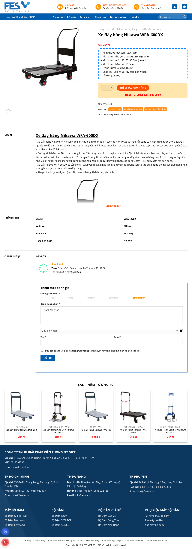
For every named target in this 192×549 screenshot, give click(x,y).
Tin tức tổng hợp (118, 17)
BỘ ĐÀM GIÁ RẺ (109, 510)
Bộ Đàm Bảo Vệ (107, 515)
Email (117, 337)
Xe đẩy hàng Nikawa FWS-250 (21, 430)
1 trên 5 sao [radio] (45, 297)
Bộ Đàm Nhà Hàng (108, 525)
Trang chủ (58, 17)
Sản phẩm (84, 17)
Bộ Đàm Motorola (14, 520)
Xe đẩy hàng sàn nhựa (155, 109)
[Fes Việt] (28, 6)
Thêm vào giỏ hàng (133, 87)
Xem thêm (112, 205)
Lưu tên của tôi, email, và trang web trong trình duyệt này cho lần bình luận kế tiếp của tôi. (92, 350)
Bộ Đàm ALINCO (60, 525)
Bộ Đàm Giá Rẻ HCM (15, 515)
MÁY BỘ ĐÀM (14, 510)
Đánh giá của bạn (50, 293)
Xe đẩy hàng (131, 29)
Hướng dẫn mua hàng (35, 540)
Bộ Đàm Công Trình (109, 520)
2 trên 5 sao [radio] (62, 297)
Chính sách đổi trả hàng (87, 540)
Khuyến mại (100, 17)
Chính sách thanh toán (135, 540)
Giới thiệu (71, 17)
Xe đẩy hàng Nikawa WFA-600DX (116, 114)
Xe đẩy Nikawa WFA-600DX (52, 164)
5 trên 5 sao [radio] (126, 297)
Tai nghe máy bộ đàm (157, 515)
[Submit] (184, 16)
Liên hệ (135, 17)
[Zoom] (8, 112)
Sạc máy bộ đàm (154, 525)
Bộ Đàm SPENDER (61, 520)
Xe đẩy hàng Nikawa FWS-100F (133, 431)
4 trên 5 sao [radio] (102, 297)
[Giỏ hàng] (184, 6)
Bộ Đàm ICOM (59, 515)
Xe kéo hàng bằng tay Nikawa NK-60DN (170, 431)
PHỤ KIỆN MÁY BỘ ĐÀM (162, 510)
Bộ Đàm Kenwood (14, 525)
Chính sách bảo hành (157, 540)
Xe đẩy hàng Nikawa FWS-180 (96, 430)
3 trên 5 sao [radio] (81, 297)
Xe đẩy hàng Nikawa (150, 29)
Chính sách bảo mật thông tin (61, 540)
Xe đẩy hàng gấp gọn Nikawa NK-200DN (59, 431)
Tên (43, 337)
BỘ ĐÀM (57, 510)
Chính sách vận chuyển (112, 540)
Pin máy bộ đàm (154, 520)
